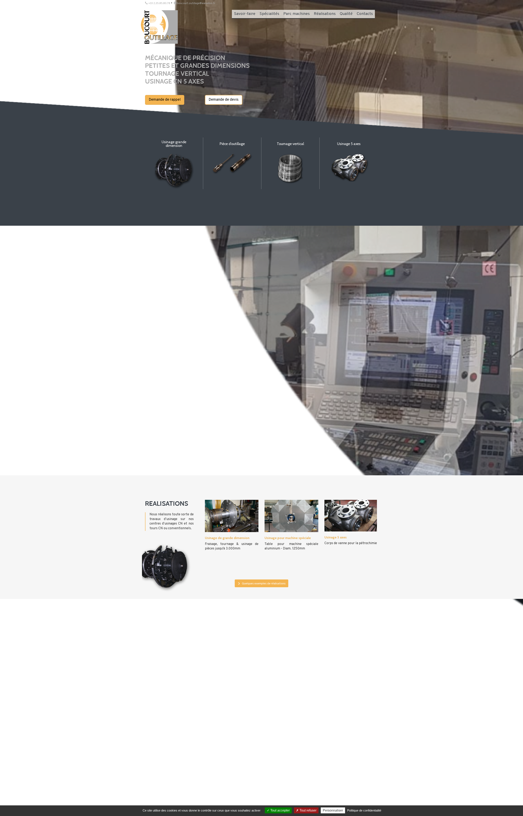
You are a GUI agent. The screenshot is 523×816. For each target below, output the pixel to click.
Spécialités (269, 13)
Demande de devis (224, 99)
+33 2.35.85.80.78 (159, 3)
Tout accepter (279, 810)
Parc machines (296, 13)
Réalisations (325, 13)
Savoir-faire (244, 13)
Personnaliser (333, 810)
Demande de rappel (165, 99)
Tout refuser (307, 810)
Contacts (365, 13)
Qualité (346, 13)
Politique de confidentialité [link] (364, 810)
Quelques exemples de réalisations (263, 583)
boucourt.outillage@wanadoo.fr (196, 3)
